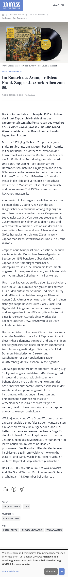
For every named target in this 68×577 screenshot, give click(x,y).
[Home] (11, 5)
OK (61, 571)
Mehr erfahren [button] (10, 571)
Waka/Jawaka (54, 530)
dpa (21, 94)
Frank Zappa (10, 530)
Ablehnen (51, 571)
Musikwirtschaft (37, 14)
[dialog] (34, 563)
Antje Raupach (10, 94)
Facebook (14, 489)
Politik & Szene (17, 14)
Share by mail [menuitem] (5, 489)
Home (3, 15)
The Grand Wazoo (32, 530)
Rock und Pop (11, 518)
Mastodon (21, 489)
